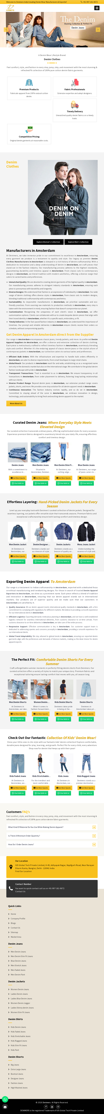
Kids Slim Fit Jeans (19, 1045)
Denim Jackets (63, 544)
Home (13, 914)
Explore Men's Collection (78, 242)
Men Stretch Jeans (19, 965)
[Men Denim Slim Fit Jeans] (63, 452)
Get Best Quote (19, 478)
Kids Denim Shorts (63, 702)
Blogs (13, 923)
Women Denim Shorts (40, 702)
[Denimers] (11, 7)
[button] (8, 29)
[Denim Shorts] (86, 689)
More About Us (16, 403)
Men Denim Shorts (17, 702)
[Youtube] (52, 1107)
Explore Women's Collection (48, 242)
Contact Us (20, 891)
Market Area (16, 937)
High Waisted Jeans (19, 1088)
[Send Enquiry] (5, 1107)
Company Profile (18, 919)
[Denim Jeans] (18, 452)
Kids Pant (15, 1050)
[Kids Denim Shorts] (63, 689)
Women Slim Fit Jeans (20, 1012)
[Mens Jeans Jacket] (86, 532)
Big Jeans (15, 1065)
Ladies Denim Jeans (19, 994)
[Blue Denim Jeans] (86, 452)
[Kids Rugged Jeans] (86, 763)
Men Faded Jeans (18, 970)
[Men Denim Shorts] (18, 689)
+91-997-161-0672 (90, 2)
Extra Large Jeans (18, 1069)
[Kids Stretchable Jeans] (40, 763)
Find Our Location (23, 871)
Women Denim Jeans (20, 989)
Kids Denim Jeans (18, 1027)
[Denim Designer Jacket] (40, 532)
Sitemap (14, 932)
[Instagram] (58, 1107)
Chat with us (19, 483)
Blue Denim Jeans (86, 465)
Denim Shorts (86, 702)
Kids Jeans (63, 776)
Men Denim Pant (18, 975)
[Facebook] (46, 1107)
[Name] (96, 8)
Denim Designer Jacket (40, 544)
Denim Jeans (18, 465)
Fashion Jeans (17, 1083)
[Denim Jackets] (63, 532)
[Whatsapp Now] (5, 1099)
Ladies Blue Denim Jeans (21, 999)
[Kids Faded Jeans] (18, 763)
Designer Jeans (17, 1079)
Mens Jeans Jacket (86, 544)
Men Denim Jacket (17, 544)
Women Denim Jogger (20, 1003)
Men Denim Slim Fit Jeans (63, 465)
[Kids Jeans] (63, 763)
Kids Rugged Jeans (86, 776)
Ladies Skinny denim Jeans (22, 1008)
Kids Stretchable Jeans (40, 776)
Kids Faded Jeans (18, 776)
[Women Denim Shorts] (40, 689)
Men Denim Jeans (40, 465)
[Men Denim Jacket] (18, 532)
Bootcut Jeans (17, 1074)
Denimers (47, 1102)
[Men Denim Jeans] (40, 452)
